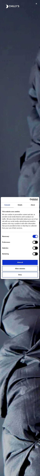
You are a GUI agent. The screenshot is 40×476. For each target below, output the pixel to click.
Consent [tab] (7, 205)
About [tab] (33, 205)
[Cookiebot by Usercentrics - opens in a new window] (30, 199)
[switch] (35, 242)
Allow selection (20, 268)
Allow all (20, 262)
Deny (20, 274)
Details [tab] (20, 205)
